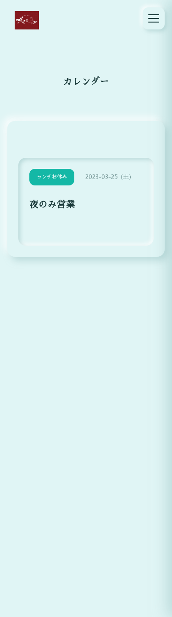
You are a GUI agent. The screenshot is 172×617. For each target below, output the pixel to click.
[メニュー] (154, 18)
